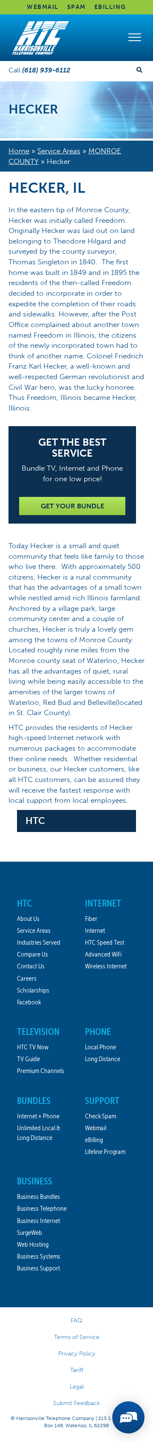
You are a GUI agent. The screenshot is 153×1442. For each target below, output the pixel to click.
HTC (35, 820)
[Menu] (134, 38)
